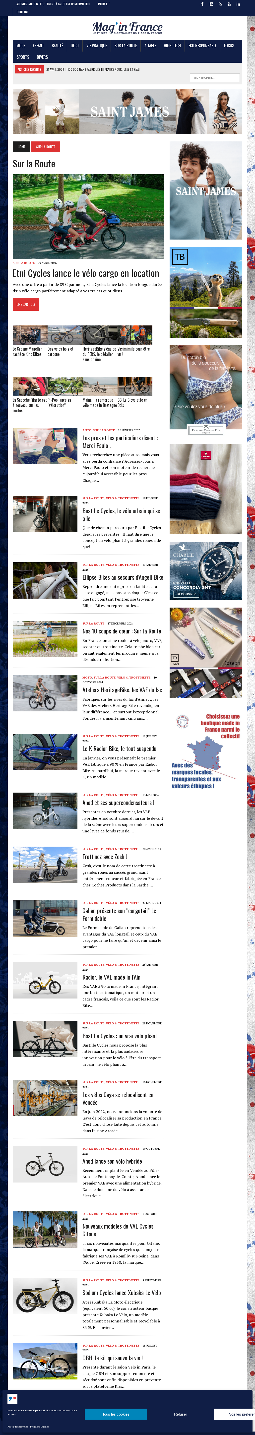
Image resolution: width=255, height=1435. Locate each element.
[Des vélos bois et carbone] (65, 342)
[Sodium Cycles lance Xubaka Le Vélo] (45, 1310)
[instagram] (211, 3)
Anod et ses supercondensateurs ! (118, 802)
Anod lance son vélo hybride (112, 1160)
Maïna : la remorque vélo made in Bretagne (100, 402)
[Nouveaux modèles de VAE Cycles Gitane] (45, 1244)
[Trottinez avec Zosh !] (45, 879)
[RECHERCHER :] (215, 77)
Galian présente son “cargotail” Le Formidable (119, 914)
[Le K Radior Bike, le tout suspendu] (45, 766)
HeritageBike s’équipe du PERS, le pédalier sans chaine (99, 354)
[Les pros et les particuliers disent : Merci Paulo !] (45, 460)
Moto (87, 677)
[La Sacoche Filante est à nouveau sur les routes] (30, 393)
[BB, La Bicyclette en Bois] (135, 393)
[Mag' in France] (127, 28)
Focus (229, 46)
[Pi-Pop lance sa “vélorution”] (65, 393)
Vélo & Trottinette (122, 498)
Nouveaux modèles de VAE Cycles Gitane (117, 1229)
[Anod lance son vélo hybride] (45, 1179)
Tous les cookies (115, 1414)
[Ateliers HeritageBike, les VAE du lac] (45, 708)
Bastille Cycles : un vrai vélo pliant (119, 1035)
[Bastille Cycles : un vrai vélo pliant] (45, 1054)
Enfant (38, 46)
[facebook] (202, 3)
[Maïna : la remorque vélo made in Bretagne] (100, 393)
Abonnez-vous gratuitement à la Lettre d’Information (53, 4)
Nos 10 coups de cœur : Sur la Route (121, 630)
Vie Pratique (96, 46)
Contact (23, 12)
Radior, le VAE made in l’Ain (111, 976)
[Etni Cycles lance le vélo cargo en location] (88, 256)
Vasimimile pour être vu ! (134, 351)
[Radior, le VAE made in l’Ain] (45, 995)
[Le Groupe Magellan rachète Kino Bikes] (30, 342)
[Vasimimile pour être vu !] (135, 342)
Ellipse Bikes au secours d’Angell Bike (122, 576)
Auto (86, 430)
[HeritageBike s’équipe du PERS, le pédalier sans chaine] (100, 342)
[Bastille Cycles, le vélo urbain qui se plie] (45, 529)
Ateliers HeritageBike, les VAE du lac (122, 689)
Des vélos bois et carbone (60, 351)
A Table (150, 46)
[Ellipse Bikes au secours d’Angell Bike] (45, 595)
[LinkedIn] (238, 3)
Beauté (57, 46)
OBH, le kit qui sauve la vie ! (112, 1357)
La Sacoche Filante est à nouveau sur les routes (30, 405)
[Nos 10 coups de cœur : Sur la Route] (45, 654)
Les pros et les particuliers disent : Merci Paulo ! (120, 441)
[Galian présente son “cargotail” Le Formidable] (45, 933)
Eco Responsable (202, 46)
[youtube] (229, 3)
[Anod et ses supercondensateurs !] (45, 825)
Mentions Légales (39, 1426)
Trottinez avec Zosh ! (104, 856)
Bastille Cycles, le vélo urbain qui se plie (121, 514)
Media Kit (104, 4)
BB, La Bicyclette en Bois (132, 402)
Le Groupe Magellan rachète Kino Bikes (27, 351)
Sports (23, 57)
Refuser (180, 1414)
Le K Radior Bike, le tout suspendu (119, 748)
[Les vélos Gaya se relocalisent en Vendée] (45, 1113)
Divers (42, 57)
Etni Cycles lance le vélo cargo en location (86, 273)
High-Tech (172, 46)
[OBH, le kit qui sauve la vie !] (45, 1376)
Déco (75, 46)
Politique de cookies (17, 1426)
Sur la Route (126, 46)
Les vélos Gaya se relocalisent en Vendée (117, 1098)
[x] (220, 3)
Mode (20, 46)
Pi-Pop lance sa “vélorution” (59, 402)
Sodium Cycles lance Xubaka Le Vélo (121, 1292)
